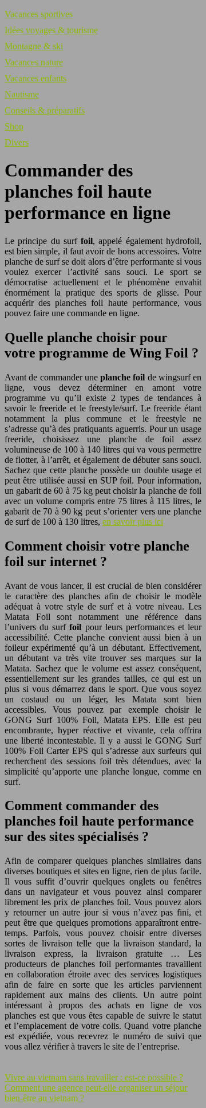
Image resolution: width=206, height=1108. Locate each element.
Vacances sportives (39, 14)
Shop (14, 126)
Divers (17, 142)
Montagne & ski (34, 46)
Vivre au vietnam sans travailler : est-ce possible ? (94, 1077)
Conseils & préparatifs (45, 110)
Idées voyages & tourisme (51, 30)
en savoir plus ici (132, 522)
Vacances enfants (35, 78)
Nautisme (22, 94)
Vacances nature (34, 62)
